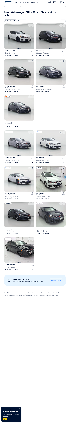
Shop (16, 2)
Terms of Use (5, 416)
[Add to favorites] (32, 25)
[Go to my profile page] (62, 2)
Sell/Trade (21, 2)
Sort (63, 21)
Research (33, 2)
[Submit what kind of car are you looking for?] (64, 5)
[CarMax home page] (9, 2)
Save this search (56, 280)
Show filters (10, 21)
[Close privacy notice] (20, 408)
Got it (5, 419)
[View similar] (29, 25)
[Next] (33, 36)
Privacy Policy (7, 414)
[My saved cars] (58, 2)
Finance (27, 2)
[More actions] (32, 55)
